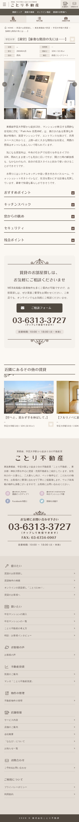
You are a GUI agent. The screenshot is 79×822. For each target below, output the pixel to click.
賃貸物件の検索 (12, 580)
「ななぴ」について (14, 741)
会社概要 (9, 734)
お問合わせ (74, 6)
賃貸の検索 (29, 12)
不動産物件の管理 (13, 700)
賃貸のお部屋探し (13, 573)
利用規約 (9, 794)
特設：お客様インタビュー (18, 635)
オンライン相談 (44, 12)
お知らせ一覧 (11, 748)
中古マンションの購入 (15, 614)
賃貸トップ (17, 12)
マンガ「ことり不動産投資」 (19, 681)
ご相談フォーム (41, 308)
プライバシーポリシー (15, 787)
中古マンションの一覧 (15, 621)
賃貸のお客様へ (60, 12)
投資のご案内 (11, 674)
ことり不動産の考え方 (15, 628)
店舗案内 (65, 6)
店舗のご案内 (11, 727)
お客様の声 (10, 655)
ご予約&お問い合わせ (15, 768)
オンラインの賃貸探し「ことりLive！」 (24, 587)
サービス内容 (11, 720)
